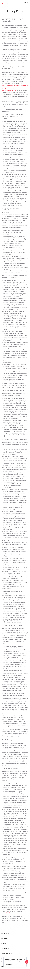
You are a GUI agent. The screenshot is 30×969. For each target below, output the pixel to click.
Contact (3, 943)
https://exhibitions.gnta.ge (9, 90)
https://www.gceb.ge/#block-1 (10, 89)
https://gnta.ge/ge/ (7, 85)
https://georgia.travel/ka (8, 87)
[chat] (26, 962)
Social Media (5, 948)
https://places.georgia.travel (20, 85)
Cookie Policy (9, 964)
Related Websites (6, 953)
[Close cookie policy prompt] (24, 959)
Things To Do (5, 933)
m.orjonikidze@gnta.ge (8, 913)
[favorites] (25, 3)
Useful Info (4, 938)
